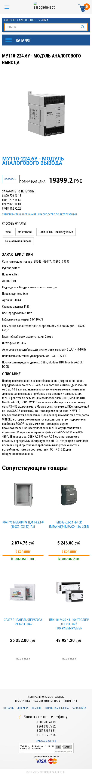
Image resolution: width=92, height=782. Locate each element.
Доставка (22, 708)
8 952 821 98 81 (11, 204)
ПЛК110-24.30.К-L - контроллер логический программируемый (69, 624)
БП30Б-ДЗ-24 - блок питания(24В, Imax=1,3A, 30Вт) (69, 524)
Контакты (8, 708)
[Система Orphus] (46, 747)
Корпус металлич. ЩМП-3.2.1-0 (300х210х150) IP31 (23, 524)
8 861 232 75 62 (11, 200)
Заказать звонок (46, 741)
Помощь (36, 708)
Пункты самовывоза (57, 708)
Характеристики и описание (19, 214)
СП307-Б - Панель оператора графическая (23, 622)
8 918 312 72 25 (11, 208)
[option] (46, 113)
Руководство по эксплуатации (57, 214)
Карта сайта (79, 708)
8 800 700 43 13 (11, 195)
